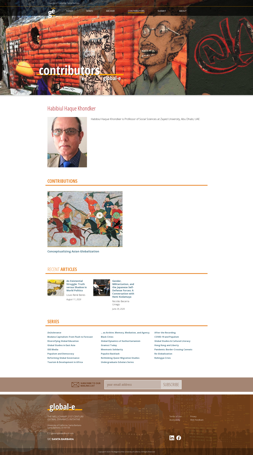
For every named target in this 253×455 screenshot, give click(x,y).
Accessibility (174, 420)
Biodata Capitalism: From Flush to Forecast (70, 336)
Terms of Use (175, 416)
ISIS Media (52, 349)
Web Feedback (196, 420)
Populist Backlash (110, 353)
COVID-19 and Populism (166, 336)
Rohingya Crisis (162, 357)
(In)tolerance (54, 332)
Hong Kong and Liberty (166, 345)
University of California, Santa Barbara (63, 3)
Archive (110, 10)
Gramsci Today (109, 345)
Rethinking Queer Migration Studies (120, 357)
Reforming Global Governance (63, 357)
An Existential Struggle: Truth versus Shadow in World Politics (76, 285)
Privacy (193, 416)
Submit (162, 10)
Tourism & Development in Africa (65, 362)
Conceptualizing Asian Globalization (73, 251)
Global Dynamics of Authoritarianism (120, 341)
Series (89, 10)
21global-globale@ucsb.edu (61, 433)
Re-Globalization (163, 353)
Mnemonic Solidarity (112, 349)
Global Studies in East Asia (61, 345)
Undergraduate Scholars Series (117, 362)
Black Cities (107, 336)
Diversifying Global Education (63, 341)
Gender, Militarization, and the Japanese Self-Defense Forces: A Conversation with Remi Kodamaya (123, 288)
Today (69, 10)
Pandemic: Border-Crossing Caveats (173, 349)
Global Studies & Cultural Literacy (172, 341)
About (183, 10)
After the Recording (165, 332)
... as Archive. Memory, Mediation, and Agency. (125, 332)
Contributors (136, 10)
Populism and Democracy (60, 353)
